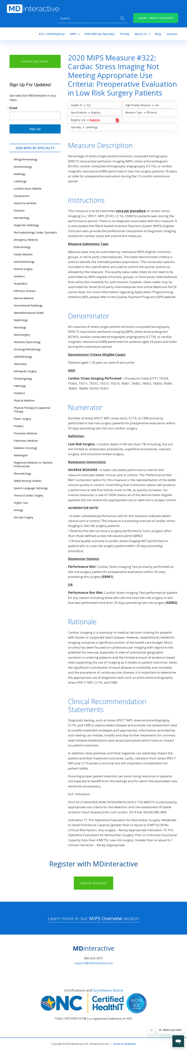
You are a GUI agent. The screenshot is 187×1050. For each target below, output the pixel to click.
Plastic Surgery (22, 418)
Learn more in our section (93, 918)
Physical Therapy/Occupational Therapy (32, 409)
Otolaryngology (23, 378)
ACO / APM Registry (52, 34)
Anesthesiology (23, 166)
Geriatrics (19, 276)
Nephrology (21, 320)
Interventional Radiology (28, 305)
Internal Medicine (24, 298)
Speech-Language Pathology (31, 488)
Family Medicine (23, 254)
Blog (158, 34)
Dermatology (21, 218)
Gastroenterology (24, 261)
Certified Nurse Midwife (27, 188)
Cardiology (20, 181)
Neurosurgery (22, 334)
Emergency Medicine (26, 239)
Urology (18, 510)
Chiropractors (22, 196)
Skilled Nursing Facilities (28, 481)
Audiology (19, 174)
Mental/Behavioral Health (29, 313)
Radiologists (21, 455)
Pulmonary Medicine (26, 440)
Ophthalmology (23, 356)
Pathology (20, 386)
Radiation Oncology (25, 448)
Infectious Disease (25, 291)
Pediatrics (19, 393)
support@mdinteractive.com (93, 963)
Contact (172, 34)
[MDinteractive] (33, 8)
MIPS (73, 34)
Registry (95, 120)
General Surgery (23, 269)
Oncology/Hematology (27, 349)
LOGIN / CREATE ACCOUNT (156, 18)
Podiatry (19, 426)
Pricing (124, 34)
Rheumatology (22, 473)
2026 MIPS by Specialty (99, 34)
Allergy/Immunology (25, 159)
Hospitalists (20, 283)
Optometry (20, 364)
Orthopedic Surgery (25, 371)
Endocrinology (22, 247)
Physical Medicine (24, 400)
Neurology (20, 327)
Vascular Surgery (23, 517)
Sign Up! (35, 129)
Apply (122, 18)
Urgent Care (21, 502)
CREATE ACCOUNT (35, 61)
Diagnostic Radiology (26, 225)
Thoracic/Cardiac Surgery (28, 495)
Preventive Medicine (25, 433)
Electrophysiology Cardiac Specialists (35, 232)
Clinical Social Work (25, 203)
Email (13, 107)
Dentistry (19, 210)
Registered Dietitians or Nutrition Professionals (33, 464)
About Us (141, 34)
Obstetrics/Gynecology (27, 342)
